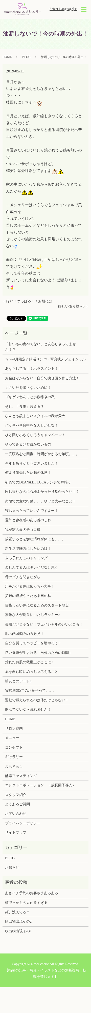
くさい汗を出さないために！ (28, 387)
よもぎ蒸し (14, 766)
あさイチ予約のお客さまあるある (31, 893)
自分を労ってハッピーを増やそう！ (33, 643)
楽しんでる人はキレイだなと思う (31, 567)
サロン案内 (14, 728)
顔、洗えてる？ (17, 912)
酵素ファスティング (21, 776)
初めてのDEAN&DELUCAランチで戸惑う (38, 482)
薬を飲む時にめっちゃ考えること (31, 672)
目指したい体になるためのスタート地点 (37, 605)
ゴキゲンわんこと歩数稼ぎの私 (30, 397)
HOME (7, 57)
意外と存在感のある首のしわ (28, 520)
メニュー (12, 738)
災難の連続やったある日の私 (28, 596)
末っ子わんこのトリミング (26, 558)
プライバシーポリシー (22, 823)
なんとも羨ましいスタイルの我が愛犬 (35, 416)
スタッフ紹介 (15, 795)
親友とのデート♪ (18, 681)
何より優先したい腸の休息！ (28, 473)
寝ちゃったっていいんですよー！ (31, 511)
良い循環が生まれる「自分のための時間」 (38, 653)
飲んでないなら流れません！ (28, 709)
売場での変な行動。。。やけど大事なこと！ (40, 501)
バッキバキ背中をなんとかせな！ (31, 425)
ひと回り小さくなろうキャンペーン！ (35, 435)
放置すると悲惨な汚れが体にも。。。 (35, 539)
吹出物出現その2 (18, 921)
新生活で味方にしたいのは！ (28, 549)
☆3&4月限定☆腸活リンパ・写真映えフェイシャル (45, 359)
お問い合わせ (15, 813)
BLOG (26, 57)
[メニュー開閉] (83, 9)
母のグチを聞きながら (22, 577)
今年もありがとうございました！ (31, 463)
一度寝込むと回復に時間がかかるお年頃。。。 (42, 454)
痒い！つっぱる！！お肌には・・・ (34, 301)
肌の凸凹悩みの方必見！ (24, 634)
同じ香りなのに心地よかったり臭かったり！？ (42, 492)
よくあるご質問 (17, 804)
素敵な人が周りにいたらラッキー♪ (32, 615)
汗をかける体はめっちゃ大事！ (30, 586)
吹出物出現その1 (18, 931)
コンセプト (14, 747)
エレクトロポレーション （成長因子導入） (40, 785)
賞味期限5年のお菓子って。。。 (30, 690)
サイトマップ (15, 832)
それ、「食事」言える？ (24, 406)
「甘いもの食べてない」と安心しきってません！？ (40, 347)
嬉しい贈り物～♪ (71, 306)
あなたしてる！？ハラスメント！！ (33, 369)
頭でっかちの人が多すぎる (26, 903)
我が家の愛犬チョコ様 (22, 530)
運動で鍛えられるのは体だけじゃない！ (37, 700)
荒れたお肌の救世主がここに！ (30, 662)
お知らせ (12, 867)
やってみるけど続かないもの (28, 444)
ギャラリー (14, 757)
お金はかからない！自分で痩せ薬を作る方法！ (42, 378)
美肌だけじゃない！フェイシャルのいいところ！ (44, 624)
